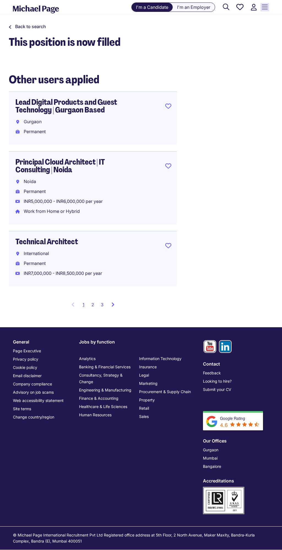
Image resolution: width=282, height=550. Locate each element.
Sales (144, 416)
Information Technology (160, 358)
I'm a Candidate (152, 7)
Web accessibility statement (38, 400)
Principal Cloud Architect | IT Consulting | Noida (60, 166)
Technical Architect (46, 242)
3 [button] (102, 304)
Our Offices (215, 441)
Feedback (212, 373)
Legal (144, 375)
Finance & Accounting (98, 398)
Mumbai (210, 458)
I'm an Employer (193, 7)
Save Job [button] (168, 107)
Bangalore (212, 466)
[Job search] (226, 7)
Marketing (148, 383)
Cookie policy (25, 367)
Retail (144, 408)
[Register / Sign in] (254, 7)
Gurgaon (210, 449)
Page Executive (27, 350)
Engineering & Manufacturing (105, 390)
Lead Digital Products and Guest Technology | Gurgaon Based (66, 106)
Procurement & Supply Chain (165, 391)
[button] (27, 26)
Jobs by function (97, 342)
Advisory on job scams (33, 392)
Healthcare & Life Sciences (103, 406)
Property (147, 400)
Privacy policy (25, 359)
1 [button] (85, 306)
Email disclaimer (27, 375)
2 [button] (92, 304)
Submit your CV (217, 389)
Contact (211, 364)
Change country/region (33, 417)
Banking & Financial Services (105, 366)
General (21, 342)
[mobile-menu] (265, 7)
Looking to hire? (217, 381)
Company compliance (32, 384)
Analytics (87, 358)
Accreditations (218, 481)
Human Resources (95, 414)
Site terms (22, 408)
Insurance (148, 366)
